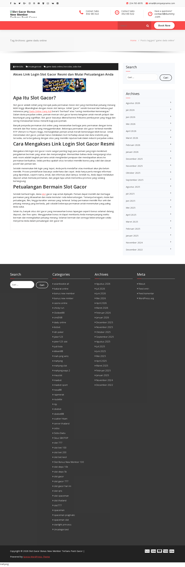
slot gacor (59, 476)
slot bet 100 (60, 447)
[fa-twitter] (20, 3)
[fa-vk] (53, 3)
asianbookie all (61, 283)
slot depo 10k (61, 466)
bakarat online (61, 288)
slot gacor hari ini (62, 486)
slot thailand (60, 500)
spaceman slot (61, 519)
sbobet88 (59, 413)
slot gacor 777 (61, 481)
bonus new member (64, 293)
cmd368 (58, 317)
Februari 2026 (133, 145)
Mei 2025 (131, 207)
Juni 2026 (130, 117)
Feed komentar (146, 293)
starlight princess (63, 524)
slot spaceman (61, 495)
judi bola (58, 346)
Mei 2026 (131, 123)
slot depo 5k (60, 471)
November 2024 (134, 242)
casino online (60, 303)
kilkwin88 (58, 351)
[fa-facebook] (10, 3)
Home (133, 40)
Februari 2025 (133, 228)
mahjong (58, 360)
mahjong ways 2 (62, 370)
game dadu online (54, 66)
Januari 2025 (132, 235)
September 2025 (134, 179)
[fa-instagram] (29, 3)
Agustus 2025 (133, 186)
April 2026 (131, 131)
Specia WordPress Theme (36, 556)
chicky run (59, 307)
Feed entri (144, 288)
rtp (55, 404)
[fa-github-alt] (39, 3)
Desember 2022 (134, 249)
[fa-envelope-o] (48, 3)
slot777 (58, 505)
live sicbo (68, 66)
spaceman (59, 510)
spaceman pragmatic (64, 515)
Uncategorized (34, 66)
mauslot (58, 375)
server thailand (61, 423)
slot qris (58, 490)
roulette (58, 399)
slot (44, 194)
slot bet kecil (60, 457)
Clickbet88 (59, 312)
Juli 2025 (130, 193)
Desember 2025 (134, 158)
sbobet (57, 408)
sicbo (56, 428)
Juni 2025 (130, 200)
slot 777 (58, 442)
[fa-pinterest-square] (57, 3)
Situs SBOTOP (61, 437)
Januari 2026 (132, 151)
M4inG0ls (18, 66)
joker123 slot (60, 341)
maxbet (58, 380)
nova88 (58, 389)
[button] (147, 25)
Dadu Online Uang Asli (40, 111)
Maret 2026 (132, 137)
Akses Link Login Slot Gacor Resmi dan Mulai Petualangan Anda (63, 74)
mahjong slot (60, 365)
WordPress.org (146, 298)
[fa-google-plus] (24, 3)
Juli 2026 (130, 110)
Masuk (142, 283)
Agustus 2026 (133, 103)
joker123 (58, 336)
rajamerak (59, 394)
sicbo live (77, 66)
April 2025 (131, 214)
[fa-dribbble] (34, 3)
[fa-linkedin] (15, 3)
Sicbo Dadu (59, 433)
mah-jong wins (61, 356)
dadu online (60, 322)
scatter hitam (60, 418)
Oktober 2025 (133, 172)
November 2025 (134, 165)
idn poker (59, 332)
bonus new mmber (63, 298)
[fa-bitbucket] (43, 3)
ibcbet (57, 327)
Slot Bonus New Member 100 (69, 462)
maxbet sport (61, 384)
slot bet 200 (60, 452)
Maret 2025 (132, 221)
